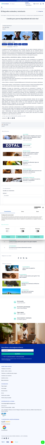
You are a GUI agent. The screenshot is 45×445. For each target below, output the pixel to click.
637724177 (29, 5)
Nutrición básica (23, 15)
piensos (6, 106)
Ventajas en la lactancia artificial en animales (30, 284)
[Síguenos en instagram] (21, 258)
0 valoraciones (9, 46)
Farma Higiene (3, 15)
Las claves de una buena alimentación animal (20, 247)
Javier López (6, 27)
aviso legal (8, 359)
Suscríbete (17, 353)
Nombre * (5, 193)
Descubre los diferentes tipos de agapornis (31, 163)
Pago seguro (4, 386)
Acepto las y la (13, 356)
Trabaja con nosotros (6, 368)
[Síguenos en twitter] (23, 258)
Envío (2, 393)
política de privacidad (20, 356)
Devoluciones (4, 390)
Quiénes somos (4, 378)
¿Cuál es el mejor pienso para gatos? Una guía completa (23, 241)
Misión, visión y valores (6, 371)
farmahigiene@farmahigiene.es (8, 403)
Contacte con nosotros (6, 375)
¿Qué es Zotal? (26, 145)
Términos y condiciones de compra (9, 373)
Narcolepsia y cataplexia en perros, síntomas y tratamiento (31, 179)
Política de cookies (5, 395)
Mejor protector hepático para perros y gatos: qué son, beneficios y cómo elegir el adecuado (32, 137)
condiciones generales (11, 356)
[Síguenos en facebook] (18, 258)
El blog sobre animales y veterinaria (13, 11)
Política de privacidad (6, 397)
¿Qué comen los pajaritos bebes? (28, 269)
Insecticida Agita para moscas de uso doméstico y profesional (32, 171)
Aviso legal (3, 388)
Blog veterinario (4, 380)
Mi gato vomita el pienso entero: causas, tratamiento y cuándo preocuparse (31, 154)
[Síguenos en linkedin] (26, 258)
